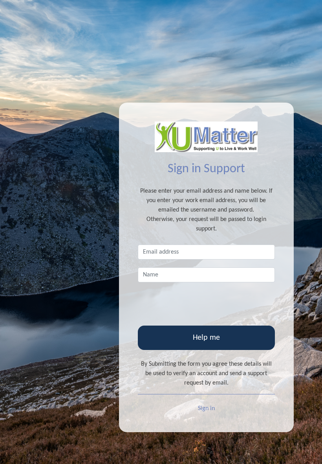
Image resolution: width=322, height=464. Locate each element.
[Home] (206, 137)
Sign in (206, 408)
